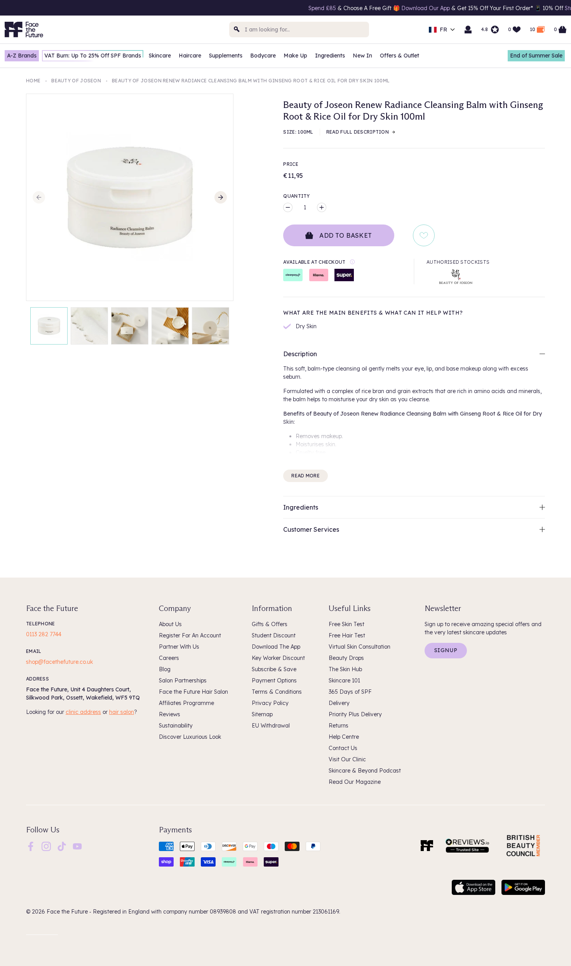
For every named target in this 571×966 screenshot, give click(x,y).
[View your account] (468, 29)
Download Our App (395, 8)
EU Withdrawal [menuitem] (271, 725)
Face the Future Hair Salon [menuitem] (193, 691)
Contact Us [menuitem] (343, 748)
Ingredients (330, 55)
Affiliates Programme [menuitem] (186, 703)
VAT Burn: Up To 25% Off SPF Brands (92, 55)
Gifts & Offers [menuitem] (269, 624)
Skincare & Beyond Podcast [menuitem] (365, 770)
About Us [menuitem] (170, 624)
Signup (445, 650)
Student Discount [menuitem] (274, 635)
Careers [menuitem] (169, 657)
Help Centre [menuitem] (344, 736)
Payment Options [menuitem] (274, 680)
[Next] (220, 197)
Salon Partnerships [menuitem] (183, 680)
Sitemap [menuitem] (262, 714)
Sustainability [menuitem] (176, 725)
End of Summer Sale (536, 55)
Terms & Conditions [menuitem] (277, 691)
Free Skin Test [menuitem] (346, 624)
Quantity (296, 196)
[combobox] (299, 29)
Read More (305, 476)
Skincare (160, 55)
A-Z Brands (22, 55)
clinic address (83, 711)
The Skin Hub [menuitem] (345, 669)
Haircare (190, 55)
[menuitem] (30, 846)
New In (362, 55)
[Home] (427, 845)
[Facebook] (30, 845)
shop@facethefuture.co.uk (59, 661)
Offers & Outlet (399, 55)
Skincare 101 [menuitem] (344, 680)
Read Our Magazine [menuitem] (355, 781)
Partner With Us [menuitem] (179, 646)
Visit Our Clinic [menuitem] (347, 759)
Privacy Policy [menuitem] (270, 703)
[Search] (237, 29)
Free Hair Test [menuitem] (347, 635)
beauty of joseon (76, 81)
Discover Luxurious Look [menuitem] (190, 736)
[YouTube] (77, 845)
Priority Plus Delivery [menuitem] (355, 714)
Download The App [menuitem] (276, 646)
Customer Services (311, 529)
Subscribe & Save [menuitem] (274, 669)
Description (300, 354)
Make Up (295, 55)
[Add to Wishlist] (424, 235)
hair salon (121, 711)
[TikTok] (61, 845)
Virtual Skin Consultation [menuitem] (359, 646)
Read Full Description (357, 132)
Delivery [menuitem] (339, 703)
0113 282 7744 (43, 634)
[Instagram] (46, 845)
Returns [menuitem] (338, 725)
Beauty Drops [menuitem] (346, 657)
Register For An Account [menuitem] (190, 635)
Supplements (225, 55)
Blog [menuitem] (165, 669)
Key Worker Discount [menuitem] (278, 657)
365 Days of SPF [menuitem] (350, 691)
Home (33, 81)
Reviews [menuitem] (169, 714)
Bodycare (263, 55)
